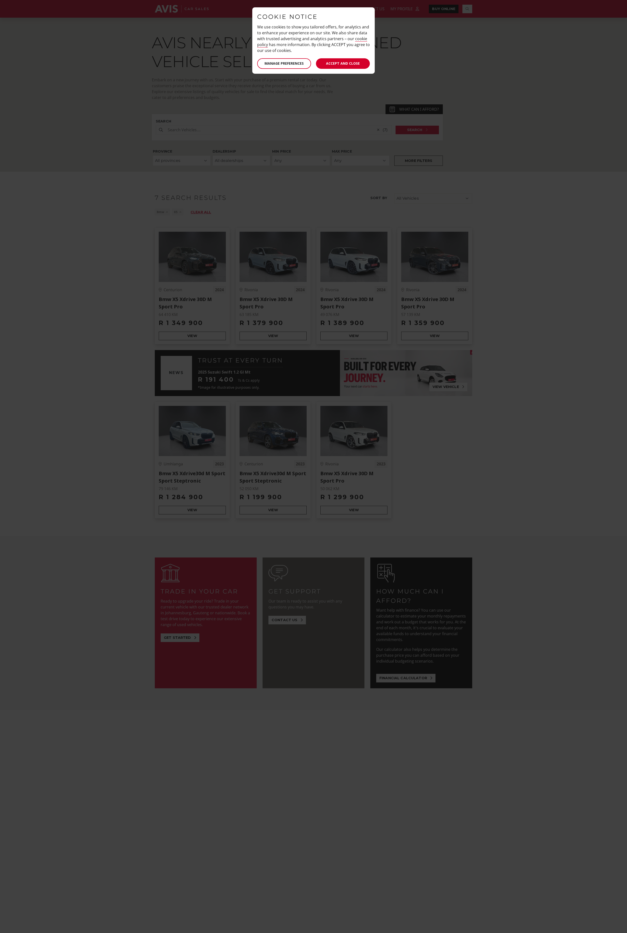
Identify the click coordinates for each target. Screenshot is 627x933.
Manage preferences (284, 63)
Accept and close (343, 63)
